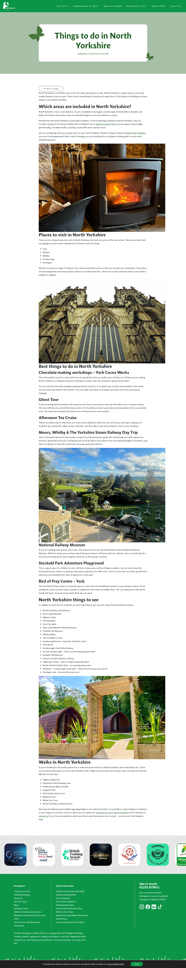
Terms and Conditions (66, 901)
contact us (43, 816)
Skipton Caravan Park (106, 124)
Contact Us (175, 6)
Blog (16, 905)
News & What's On (136, 6)
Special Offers (159, 6)
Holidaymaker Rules (65, 905)
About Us (18, 898)
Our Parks (62, 6)
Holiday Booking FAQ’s (66, 894)
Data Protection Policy (116, 964)
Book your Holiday (113, 6)
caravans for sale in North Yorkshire (112, 812)
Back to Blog (52, 88)
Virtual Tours (61, 918)
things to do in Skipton (135, 132)
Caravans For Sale (22, 891)
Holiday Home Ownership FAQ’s (70, 891)
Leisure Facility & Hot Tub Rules (70, 922)
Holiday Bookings (22, 894)
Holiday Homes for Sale (85, 6)
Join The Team (20, 901)
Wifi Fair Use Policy (65, 911)
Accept (136, 964)
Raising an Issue (21, 908)
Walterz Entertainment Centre (28, 911)
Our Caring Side (63, 898)
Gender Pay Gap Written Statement (72, 915)
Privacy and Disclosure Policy (69, 908)
